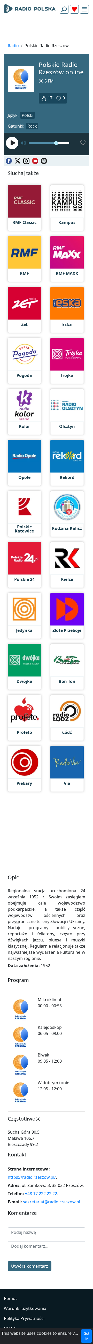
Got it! (86, 1336)
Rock (32, 126)
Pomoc (11, 1298)
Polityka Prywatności (24, 1318)
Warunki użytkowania (25, 1308)
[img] (84, 9)
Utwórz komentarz (29, 1266)
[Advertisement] (46, 30)
